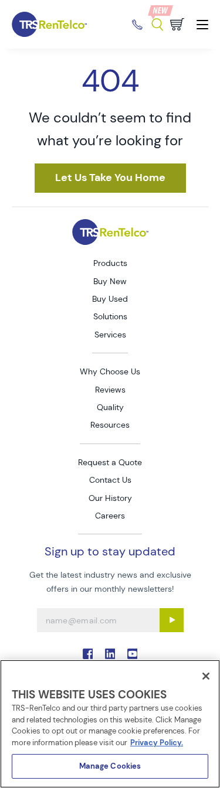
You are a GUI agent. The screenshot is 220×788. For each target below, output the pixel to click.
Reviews (110, 389)
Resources (110, 424)
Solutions (110, 316)
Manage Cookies (110, 766)
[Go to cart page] (177, 24)
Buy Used (110, 299)
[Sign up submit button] (172, 620)
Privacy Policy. (156, 743)
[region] (110, 724)
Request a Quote (110, 462)
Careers (110, 515)
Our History (110, 498)
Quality (110, 407)
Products (110, 263)
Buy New (110, 281)
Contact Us (110, 480)
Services (110, 334)
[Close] (206, 676)
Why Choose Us (110, 371)
